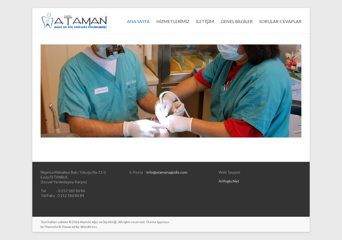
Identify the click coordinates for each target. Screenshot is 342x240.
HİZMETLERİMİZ (172, 21)
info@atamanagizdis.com (166, 172)
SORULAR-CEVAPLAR (280, 21)
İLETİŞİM (205, 21)
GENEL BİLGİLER (236, 21)
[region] (171, 91)
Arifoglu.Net (229, 181)
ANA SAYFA (138, 21)
